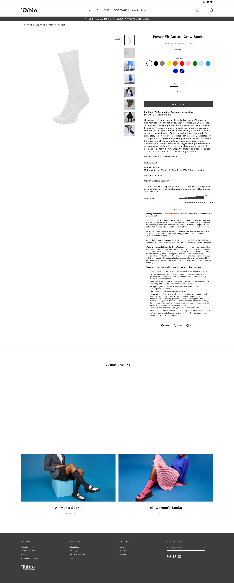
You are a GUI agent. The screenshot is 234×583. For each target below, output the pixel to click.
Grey (162, 63)
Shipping (73, 551)
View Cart (122, 551)
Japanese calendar (200, 271)
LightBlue (201, 63)
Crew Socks (41, 24)
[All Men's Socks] (68, 478)
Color (179, 58)
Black (156, 63)
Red (182, 63)
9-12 (183, 83)
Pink (188, 63)
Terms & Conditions (29, 551)
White (149, 63)
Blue (175, 71)
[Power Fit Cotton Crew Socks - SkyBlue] (22, 415)
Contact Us (122, 554)
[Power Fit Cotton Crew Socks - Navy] (30, 415)
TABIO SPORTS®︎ (121, 10)
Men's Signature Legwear (156, 180)
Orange (175, 63)
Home (24, 24)
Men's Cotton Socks (154, 175)
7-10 (174, 83)
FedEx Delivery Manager (201, 242)
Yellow (169, 63)
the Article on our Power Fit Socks (160, 156)
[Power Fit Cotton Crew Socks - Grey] (30, 412)
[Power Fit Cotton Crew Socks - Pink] (44, 412)
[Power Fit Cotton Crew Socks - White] (22, 412)
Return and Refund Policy (173, 310)
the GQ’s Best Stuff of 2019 (157, 114)
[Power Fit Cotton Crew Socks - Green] (48, 412)
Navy (182, 71)
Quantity (178, 91)
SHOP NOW (68, 514)
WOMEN (106, 10)
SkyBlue (208, 63)
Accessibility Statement (31, 558)
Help (143, 10)
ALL (90, 10)
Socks (31, 24)
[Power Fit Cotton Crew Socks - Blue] (26, 415)
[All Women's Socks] (165, 478)
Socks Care (74, 547)
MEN (97, 10)
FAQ (71, 558)
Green (195, 63)
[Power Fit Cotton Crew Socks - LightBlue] (52, 412)
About (135, 10)
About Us (24, 547)
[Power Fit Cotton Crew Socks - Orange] (37, 412)
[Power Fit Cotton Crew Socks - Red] (41, 412)
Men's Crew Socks (57, 24)
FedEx (191, 284)
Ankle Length (150, 162)
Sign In (121, 547)
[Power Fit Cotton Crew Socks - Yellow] (33, 412)
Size (179, 79)
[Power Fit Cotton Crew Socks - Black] (26, 412)
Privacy (24, 554)
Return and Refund (77, 554)
